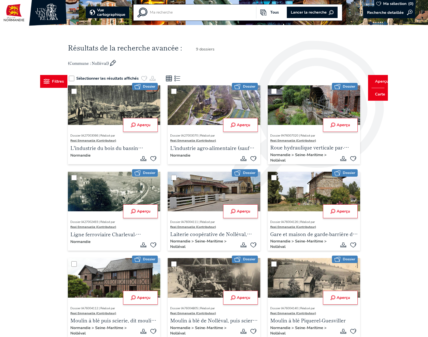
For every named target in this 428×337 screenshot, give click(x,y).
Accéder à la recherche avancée (389, 12)
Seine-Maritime (306, 155)
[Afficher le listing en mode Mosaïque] (178, 78)
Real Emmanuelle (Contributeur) (103, 141)
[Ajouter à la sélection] (156, 158)
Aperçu (146, 125)
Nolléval (274, 160)
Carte (377, 94)
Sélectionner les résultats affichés (116, 78)
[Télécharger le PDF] (147, 158)
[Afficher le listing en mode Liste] (186, 78)
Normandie (90, 155)
